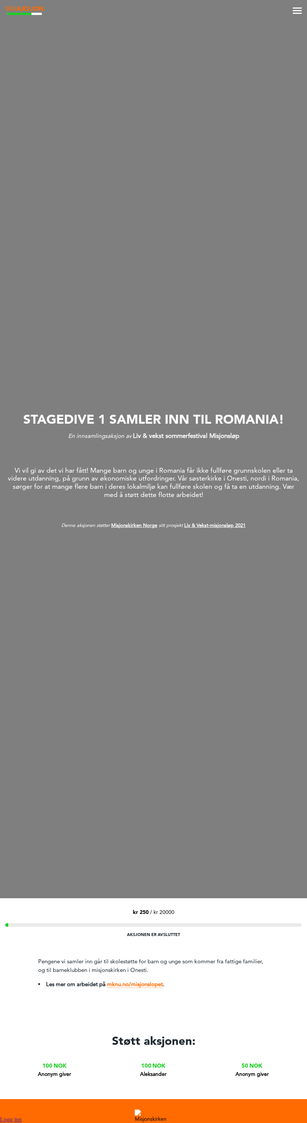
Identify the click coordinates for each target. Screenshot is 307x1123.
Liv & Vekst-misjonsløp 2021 (215, 525)
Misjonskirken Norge (134, 525)
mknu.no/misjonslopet (135, 984)
